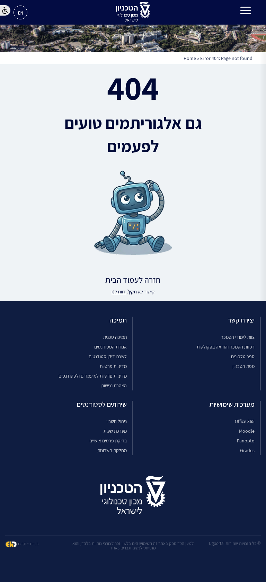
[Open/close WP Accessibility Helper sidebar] (5, 10)
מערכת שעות (115, 431)
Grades (247, 450)
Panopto (246, 441)
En (20, 13)
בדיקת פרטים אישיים (108, 441)
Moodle (247, 431)
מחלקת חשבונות (112, 450)
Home (190, 58)
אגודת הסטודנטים (110, 347)
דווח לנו (119, 291)
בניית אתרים (28, 544)
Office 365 (245, 421)
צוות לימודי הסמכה (238, 337)
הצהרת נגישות (114, 385)
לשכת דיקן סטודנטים (108, 356)
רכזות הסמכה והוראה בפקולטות (226, 347)
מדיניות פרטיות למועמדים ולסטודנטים (93, 376)
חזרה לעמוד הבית (133, 279)
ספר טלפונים (243, 356)
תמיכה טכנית (115, 337)
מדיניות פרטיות (113, 366)
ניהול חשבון (116, 421)
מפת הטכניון (243, 366)
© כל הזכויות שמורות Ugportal (235, 543)
